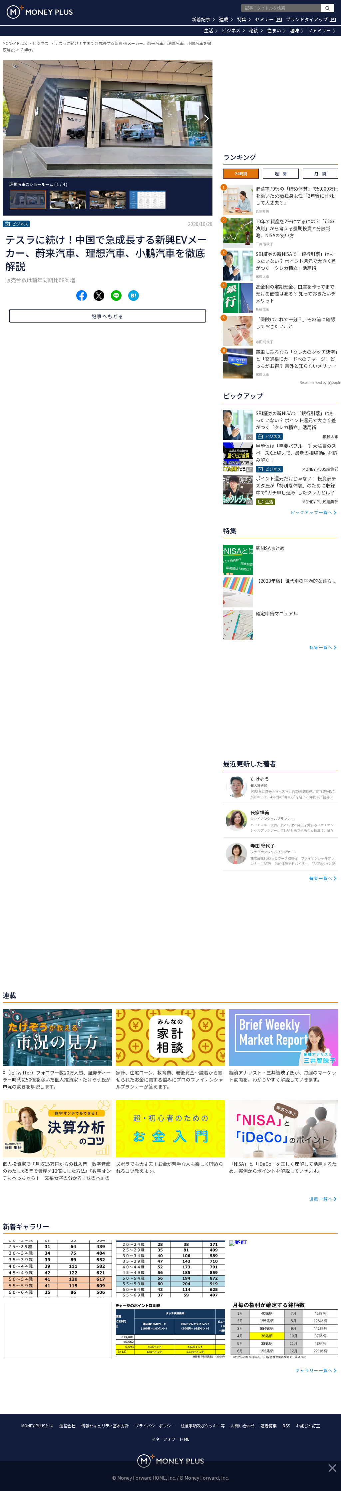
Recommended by (313, 382)
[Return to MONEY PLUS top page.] (40, 12)
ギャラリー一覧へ (314, 1370)
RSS (286, 1425)
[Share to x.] (99, 295)
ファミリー (319, 30)
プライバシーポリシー (155, 1425)
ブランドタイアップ (310, 19)
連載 (223, 19)
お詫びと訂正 (308, 1425)
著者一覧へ (321, 878)
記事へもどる (108, 316)
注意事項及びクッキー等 (203, 1425)
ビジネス (231, 30)
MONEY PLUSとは (37, 1425)
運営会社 (67, 1425)
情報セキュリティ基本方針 (105, 1425)
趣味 (294, 30)
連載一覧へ (321, 1198)
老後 (253, 30)
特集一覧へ (321, 647)
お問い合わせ (243, 1425)
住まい (274, 30)
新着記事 (201, 19)
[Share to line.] (116, 295)
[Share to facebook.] (81, 295)
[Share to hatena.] (133, 295)
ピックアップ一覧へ (312, 512)
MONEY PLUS (15, 43)
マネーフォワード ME (170, 1439)
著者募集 (269, 1425)
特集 (241, 19)
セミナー (267, 19)
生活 (208, 30)
